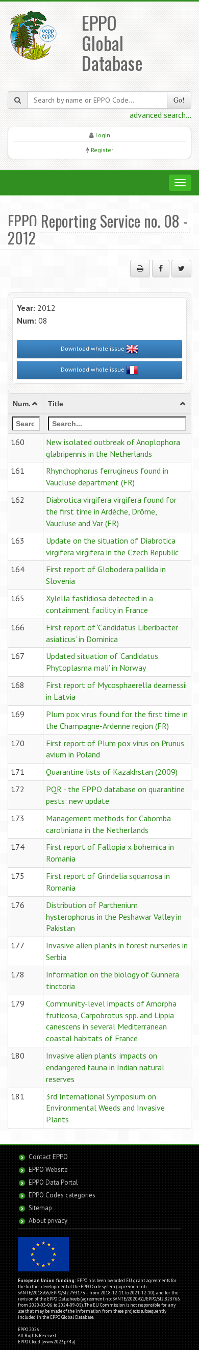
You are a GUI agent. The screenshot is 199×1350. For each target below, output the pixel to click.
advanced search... (160, 115)
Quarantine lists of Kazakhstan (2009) (112, 772)
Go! (179, 100)
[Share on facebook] (160, 268)
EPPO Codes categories (62, 1195)
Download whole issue (93, 348)
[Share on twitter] (181, 268)
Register (102, 150)
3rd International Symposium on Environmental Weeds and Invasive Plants (105, 1108)
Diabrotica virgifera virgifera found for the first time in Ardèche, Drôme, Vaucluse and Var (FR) (111, 511)
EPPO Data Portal (53, 1182)
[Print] (140, 268)
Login (102, 135)
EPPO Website (48, 1169)
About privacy (48, 1220)
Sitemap (40, 1208)
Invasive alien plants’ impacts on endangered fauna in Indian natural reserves (105, 1067)
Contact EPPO (48, 1156)
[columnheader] (25, 404)
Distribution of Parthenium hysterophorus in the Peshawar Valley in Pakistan (114, 917)
